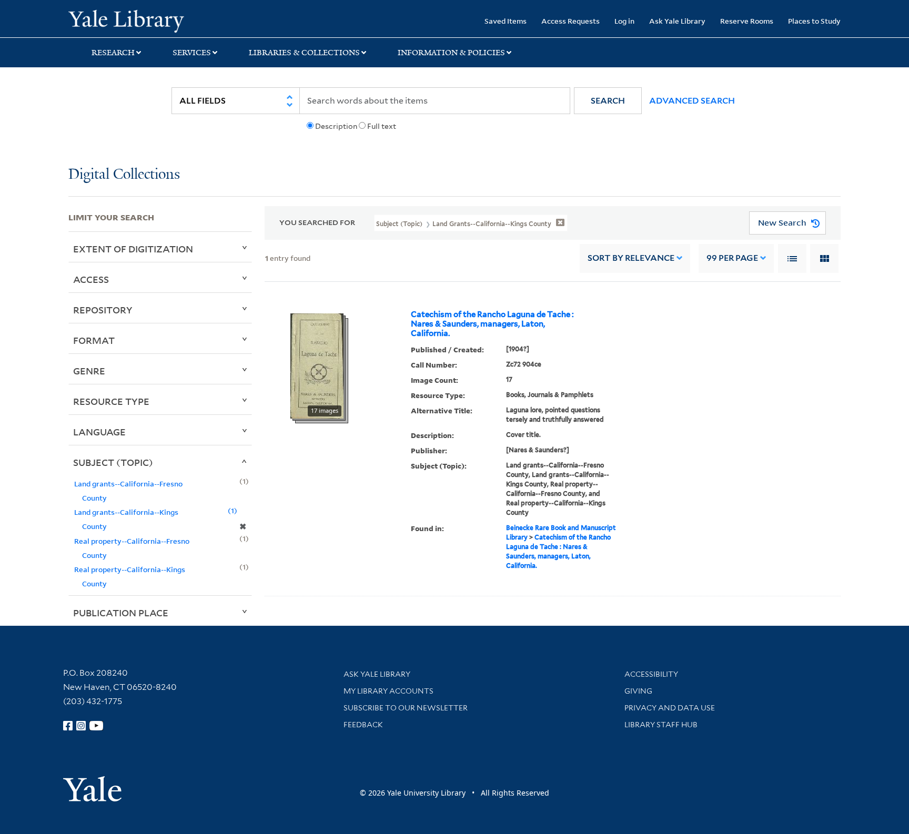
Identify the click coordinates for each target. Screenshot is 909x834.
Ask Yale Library (677, 21)
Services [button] (192, 52)
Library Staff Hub (661, 724)
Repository (103, 309)
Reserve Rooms (746, 21)
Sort (631, 258)
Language (99, 431)
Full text (381, 126)
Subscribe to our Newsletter (406, 708)
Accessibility (651, 674)
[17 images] (317, 365)
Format (94, 340)
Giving (638, 691)
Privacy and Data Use (669, 708)
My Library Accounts (388, 691)
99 (732, 258)
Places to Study (814, 21)
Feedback (363, 724)
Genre (89, 370)
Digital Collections (124, 175)
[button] (608, 100)
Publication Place (120, 612)
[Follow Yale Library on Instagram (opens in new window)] (81, 725)
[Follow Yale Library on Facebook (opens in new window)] (68, 725)
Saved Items (505, 21)
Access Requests (570, 21)
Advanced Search (692, 101)
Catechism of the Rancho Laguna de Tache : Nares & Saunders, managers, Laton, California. (492, 324)
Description (336, 126)
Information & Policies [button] (451, 52)
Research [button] (113, 52)
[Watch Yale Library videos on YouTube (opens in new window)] (96, 725)
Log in (624, 21)
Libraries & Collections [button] (304, 52)
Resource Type (111, 401)
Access (91, 279)
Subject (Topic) (113, 462)
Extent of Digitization (133, 248)
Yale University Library (126, 20)
